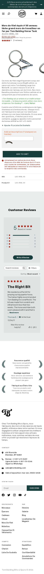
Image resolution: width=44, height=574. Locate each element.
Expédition (26, 545)
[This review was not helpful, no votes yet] (34, 327)
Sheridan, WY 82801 (13, 455)
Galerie (25, 511)
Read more (14, 313)
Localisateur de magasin (29, 520)
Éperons (5, 511)
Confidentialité (28, 552)
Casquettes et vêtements (8, 531)
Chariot (5, 549)
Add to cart (22, 154)
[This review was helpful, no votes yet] (29, 327)
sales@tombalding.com (16, 468)
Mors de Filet (7, 523)
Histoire (25, 508)
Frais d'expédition (7, 37)
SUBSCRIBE (34, 488)
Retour (25, 549)
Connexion (6, 545)
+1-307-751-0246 (25, 461)
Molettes (6, 526)
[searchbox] (13, 268)
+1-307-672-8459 (20, 459)
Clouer (5, 519)
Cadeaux (5, 515)
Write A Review (23, 257)
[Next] (41, 4)
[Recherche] (9, 14)
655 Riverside (11, 452)
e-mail (14, 119)
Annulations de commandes (28, 557)
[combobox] (30, 274)
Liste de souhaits (9, 552)
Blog (24, 515)
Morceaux (6, 508)
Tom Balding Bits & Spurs (14, 570)
